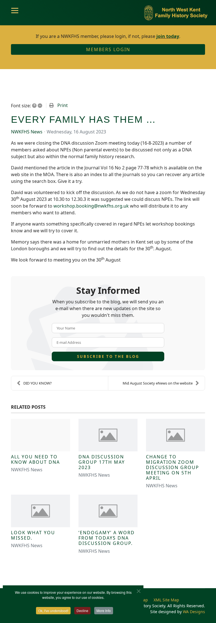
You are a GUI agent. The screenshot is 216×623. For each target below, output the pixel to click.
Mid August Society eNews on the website (158, 383)
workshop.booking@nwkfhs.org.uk (91, 206)
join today (167, 36)
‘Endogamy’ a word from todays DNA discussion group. (106, 537)
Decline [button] (82, 610)
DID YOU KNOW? (37, 383)
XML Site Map (166, 599)
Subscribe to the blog (108, 356)
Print (62, 105)
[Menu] (14, 12)
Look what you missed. (33, 535)
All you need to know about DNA (35, 459)
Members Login (108, 49)
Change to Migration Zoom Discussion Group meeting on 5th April (172, 467)
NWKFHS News (26, 131)
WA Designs (194, 611)
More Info (103, 610)
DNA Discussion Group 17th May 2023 (101, 462)
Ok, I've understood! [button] (53, 610)
